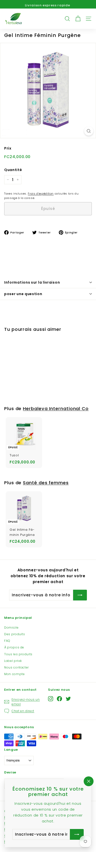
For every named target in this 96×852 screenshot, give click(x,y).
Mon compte (14, 674)
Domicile (11, 627)
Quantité (13, 169)
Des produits (14, 634)
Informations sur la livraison (32, 282)
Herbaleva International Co (56, 408)
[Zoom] (88, 131)
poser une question (23, 293)
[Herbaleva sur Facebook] (59, 698)
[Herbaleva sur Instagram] (50, 698)
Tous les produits (18, 654)
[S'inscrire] (80, 595)
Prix (8, 148)
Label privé (13, 661)
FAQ (7, 641)
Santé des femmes (46, 483)
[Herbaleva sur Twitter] (68, 698)
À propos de (14, 647)
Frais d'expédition (41, 194)
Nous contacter (16, 667)
